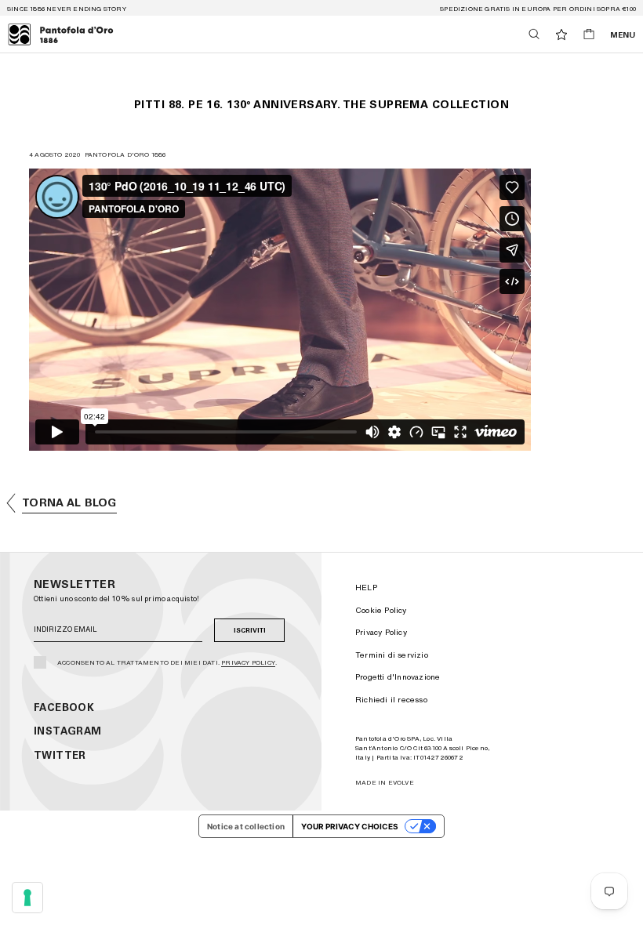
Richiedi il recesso (391, 699)
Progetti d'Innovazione (397, 676)
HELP (366, 587)
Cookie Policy (381, 609)
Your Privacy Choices (349, 826)
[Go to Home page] (61, 34)
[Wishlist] (561, 34)
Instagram (68, 731)
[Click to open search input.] (534, 34)
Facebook (64, 707)
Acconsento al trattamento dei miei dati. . (167, 662)
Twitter (60, 755)
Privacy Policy (248, 662)
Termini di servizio (391, 654)
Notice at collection (246, 826)
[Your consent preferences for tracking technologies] (27, 897)
